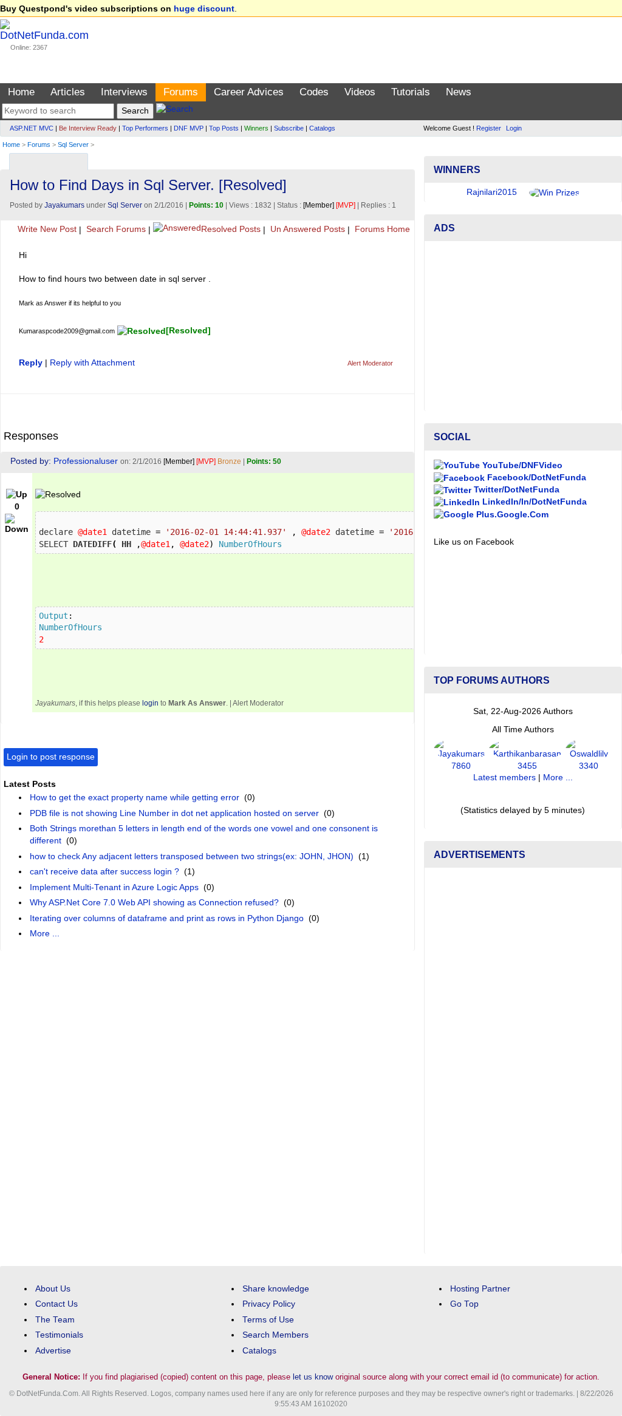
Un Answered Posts (306, 229)
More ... (45, 933)
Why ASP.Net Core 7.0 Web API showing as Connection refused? (154, 902)
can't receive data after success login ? (104, 871)
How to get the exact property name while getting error (134, 797)
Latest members (504, 777)
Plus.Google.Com (511, 514)
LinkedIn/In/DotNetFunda (533, 501)
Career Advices (249, 92)
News (458, 92)
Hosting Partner (480, 1288)
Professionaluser (85, 461)
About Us (52, 1288)
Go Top (464, 1304)
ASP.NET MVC (31, 128)
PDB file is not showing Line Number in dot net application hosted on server (174, 813)
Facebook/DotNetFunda (535, 477)
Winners (256, 128)
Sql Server (73, 144)
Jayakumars (64, 205)
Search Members (275, 1334)
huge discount (204, 8)
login (150, 703)
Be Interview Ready (88, 128)
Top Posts (224, 128)
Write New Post (46, 229)
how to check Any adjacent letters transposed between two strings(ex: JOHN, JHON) (192, 856)
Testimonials (59, 1334)
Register (488, 128)
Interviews (124, 92)
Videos (359, 92)
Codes (314, 92)
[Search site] (174, 110)
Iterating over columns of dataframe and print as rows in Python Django (167, 918)
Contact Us (56, 1304)
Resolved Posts (231, 229)
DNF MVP (188, 128)
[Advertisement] (523, 326)
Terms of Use (268, 1319)
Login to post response (51, 756)
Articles (67, 92)
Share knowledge (275, 1288)
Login (514, 128)
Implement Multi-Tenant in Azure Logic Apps (114, 887)
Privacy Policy (268, 1304)
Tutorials (410, 92)
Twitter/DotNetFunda (515, 489)
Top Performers (145, 128)
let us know (313, 1376)
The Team (55, 1319)
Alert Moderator (370, 363)
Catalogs (322, 128)
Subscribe (289, 128)
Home (21, 92)
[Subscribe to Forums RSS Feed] (404, 158)
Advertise (53, 1350)
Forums (180, 92)
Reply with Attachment (92, 362)
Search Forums (115, 229)
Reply (31, 362)
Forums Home (381, 229)
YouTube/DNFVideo (521, 465)
